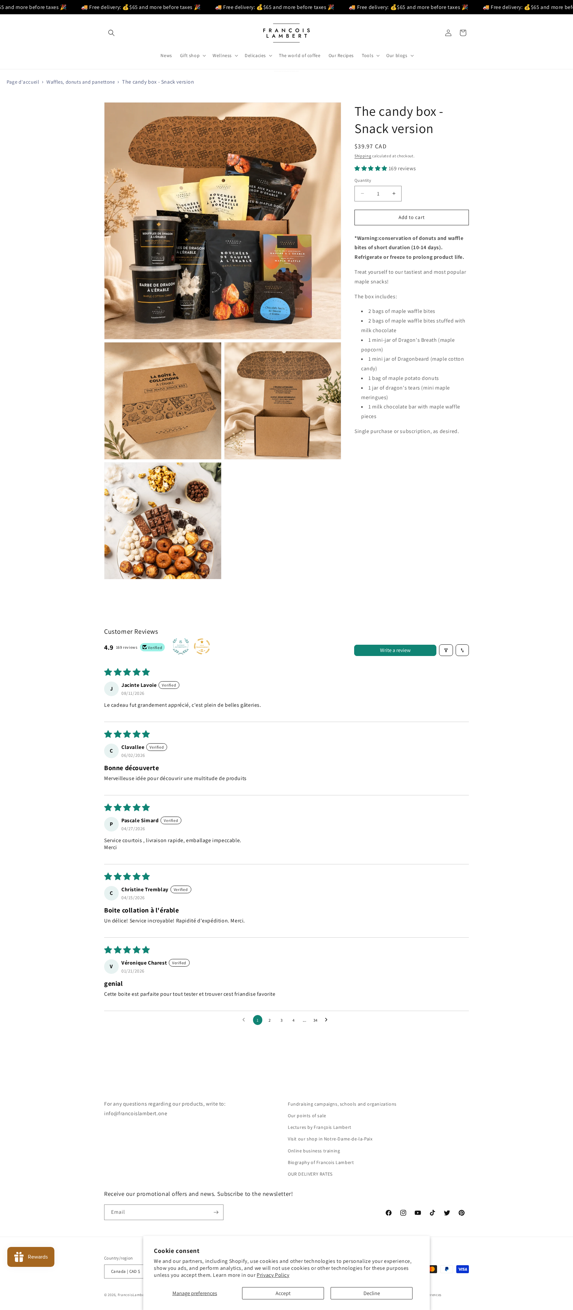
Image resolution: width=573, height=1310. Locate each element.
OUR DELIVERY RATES (310, 1174)
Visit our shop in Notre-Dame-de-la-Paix (330, 1139)
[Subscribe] (216, 1212)
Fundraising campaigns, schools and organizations (342, 1104)
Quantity (362, 180)
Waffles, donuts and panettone (80, 82)
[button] (111, 33)
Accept (283, 1293)
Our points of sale (307, 1116)
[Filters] (446, 650)
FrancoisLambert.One (136, 1294)
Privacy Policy (273, 1275)
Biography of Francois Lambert (321, 1162)
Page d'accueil (23, 82)
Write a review (395, 650)
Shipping (362, 155)
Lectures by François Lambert (319, 1127)
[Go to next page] (328, 1020)
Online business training (314, 1151)
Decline (371, 1293)
